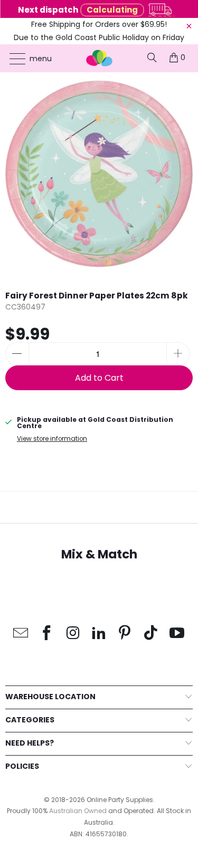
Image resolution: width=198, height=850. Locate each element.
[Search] (152, 57)
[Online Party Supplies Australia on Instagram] (73, 633)
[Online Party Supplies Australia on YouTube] (177, 633)
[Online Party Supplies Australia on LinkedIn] (99, 633)
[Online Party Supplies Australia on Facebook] (47, 633)
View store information (52, 438)
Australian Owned (78, 810)
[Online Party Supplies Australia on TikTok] (151, 633)
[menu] (12, 58)
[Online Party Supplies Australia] (99, 58)
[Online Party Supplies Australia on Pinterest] (125, 633)
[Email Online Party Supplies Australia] (21, 633)
